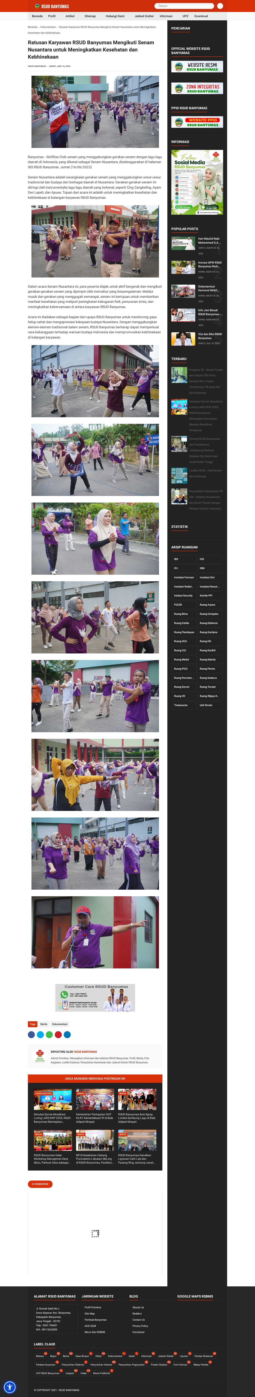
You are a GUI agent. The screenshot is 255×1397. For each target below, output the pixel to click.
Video (84, 1372)
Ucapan (71, 1372)
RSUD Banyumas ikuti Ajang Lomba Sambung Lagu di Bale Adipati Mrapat (136, 1118)
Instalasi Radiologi (184, 586)
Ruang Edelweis (209, 623)
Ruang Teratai (208, 686)
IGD (202, 559)
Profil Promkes (93, 1307)
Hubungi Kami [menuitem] (115, 16)
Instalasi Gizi (207, 577)
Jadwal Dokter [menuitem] (144, 16)
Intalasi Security (183, 595)
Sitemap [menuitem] (90, 16)
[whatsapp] (49, 1034)
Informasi (147, 1355)
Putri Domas (181, 1364)
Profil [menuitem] (52, 16)
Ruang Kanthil (207, 650)
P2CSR (178, 604)
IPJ (176, 568)
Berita (43, 1024)
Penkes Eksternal (204, 1355)
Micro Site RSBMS (95, 1332)
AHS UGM (90, 1325)
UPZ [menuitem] (185, 16)
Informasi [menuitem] (166, 16)
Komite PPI (206, 595)
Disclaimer (138, 1332)
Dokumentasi (48, 27)
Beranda (32, 27)
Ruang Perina (207, 668)
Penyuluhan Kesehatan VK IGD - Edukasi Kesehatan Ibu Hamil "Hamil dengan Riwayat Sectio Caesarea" (206, 500)
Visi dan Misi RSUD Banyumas (210, 336)
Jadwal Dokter (167, 1355)
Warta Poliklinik (102, 1372)
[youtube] (219, 1390)
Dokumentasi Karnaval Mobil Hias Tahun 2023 (209, 288)
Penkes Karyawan (47, 1364)
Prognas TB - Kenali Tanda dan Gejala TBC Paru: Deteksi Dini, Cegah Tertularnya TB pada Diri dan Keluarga (206, 381)
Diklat (99, 1355)
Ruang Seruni (181, 686)
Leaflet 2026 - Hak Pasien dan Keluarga (205, 473)
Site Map (90, 1313)
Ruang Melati (181, 659)
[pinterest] (58, 1034)
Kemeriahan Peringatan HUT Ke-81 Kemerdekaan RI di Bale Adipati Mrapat (94, 1118)
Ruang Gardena (208, 632)
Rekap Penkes (202, 1364)
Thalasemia (180, 705)
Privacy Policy (140, 1325)
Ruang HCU (180, 641)
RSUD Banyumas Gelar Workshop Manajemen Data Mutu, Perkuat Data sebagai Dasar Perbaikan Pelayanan (51, 1159)
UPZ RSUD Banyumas (49, 1372)
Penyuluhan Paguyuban (133, 1364)
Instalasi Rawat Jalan (211, 586)
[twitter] (40, 1034)
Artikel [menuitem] (70, 16)
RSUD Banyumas (69, 1390)
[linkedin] (67, 1034)
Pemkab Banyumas (96, 1319)
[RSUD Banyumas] (52, 8)
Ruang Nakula (208, 659)
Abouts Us (138, 1307)
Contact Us (138, 1319)
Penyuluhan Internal (102, 1364)
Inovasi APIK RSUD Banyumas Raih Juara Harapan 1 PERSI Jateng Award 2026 (210, 265)
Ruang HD (205, 641)
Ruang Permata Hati (185, 677)
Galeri (133, 1355)
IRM (202, 568)
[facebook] (31, 1034)
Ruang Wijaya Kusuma (211, 696)
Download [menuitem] (201, 16)
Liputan (185, 1355)
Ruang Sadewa (208, 677)
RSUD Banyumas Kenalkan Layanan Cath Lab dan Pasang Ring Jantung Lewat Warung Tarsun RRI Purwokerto (135, 1159)
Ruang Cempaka (209, 613)
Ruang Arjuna (207, 604)
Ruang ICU (180, 650)
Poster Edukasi (160, 1364)
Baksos (41, 1355)
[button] (10, 1387)
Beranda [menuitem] (37, 16)
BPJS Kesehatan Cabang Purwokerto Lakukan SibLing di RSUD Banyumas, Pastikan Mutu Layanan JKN (94, 1159)
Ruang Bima (181, 613)
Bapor (54, 1355)
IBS (176, 559)
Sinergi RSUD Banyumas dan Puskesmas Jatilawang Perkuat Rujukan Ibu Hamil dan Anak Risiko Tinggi (204, 450)
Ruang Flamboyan (184, 632)
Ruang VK (179, 696)
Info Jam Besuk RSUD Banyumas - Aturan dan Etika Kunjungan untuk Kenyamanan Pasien (209, 312)
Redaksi (137, 1313)
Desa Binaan (83, 1355)
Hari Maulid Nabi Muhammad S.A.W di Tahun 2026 (209, 241)
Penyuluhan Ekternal (74, 1364)
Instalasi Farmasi (184, 577)
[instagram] (213, 1390)
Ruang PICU (180, 668)
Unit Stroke (206, 705)
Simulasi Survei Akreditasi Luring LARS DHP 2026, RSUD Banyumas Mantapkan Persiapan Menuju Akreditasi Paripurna (52, 1118)
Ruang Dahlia (181, 623)
